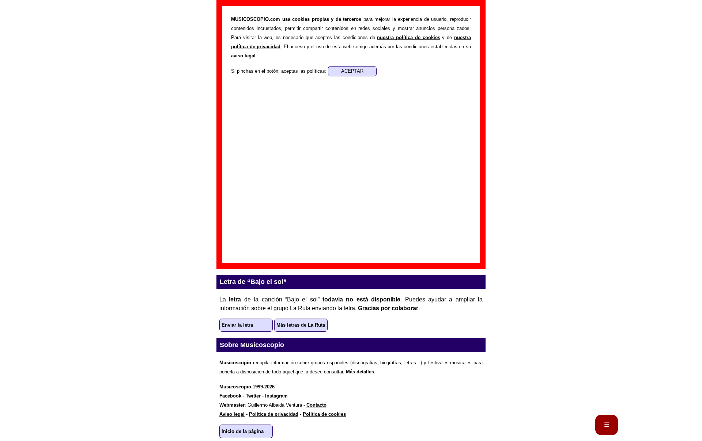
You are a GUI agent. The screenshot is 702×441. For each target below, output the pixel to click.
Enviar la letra (237, 325)
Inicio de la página (243, 431)
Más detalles (360, 372)
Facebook (230, 396)
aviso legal (243, 55)
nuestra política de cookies (408, 37)
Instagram (276, 396)
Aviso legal (232, 414)
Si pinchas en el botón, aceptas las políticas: (279, 71)
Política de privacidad (273, 414)
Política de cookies (324, 414)
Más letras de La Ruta (300, 325)
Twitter (253, 396)
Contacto (316, 405)
